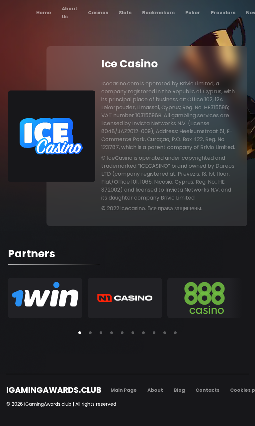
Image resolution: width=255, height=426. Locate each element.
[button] (79, 332)
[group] (45, 298)
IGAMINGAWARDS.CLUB (53, 390)
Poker (192, 12)
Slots (125, 12)
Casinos (98, 12)
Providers (223, 12)
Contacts (207, 390)
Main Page (124, 390)
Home (43, 12)
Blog (179, 390)
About (155, 390)
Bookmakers (158, 12)
